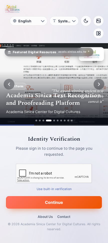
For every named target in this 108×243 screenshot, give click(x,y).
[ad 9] (68, 120)
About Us (45, 217)
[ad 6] (58, 120)
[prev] (9, 84)
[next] (98, 84)
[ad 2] (40, 120)
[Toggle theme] (86, 21)
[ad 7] (61, 120)
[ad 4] (48, 120)
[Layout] (98, 33)
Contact (63, 217)
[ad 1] (36, 120)
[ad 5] (54, 120)
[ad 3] (43, 120)
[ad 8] (65, 120)
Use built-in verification (54, 189)
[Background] (98, 21)
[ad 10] (72, 120)
